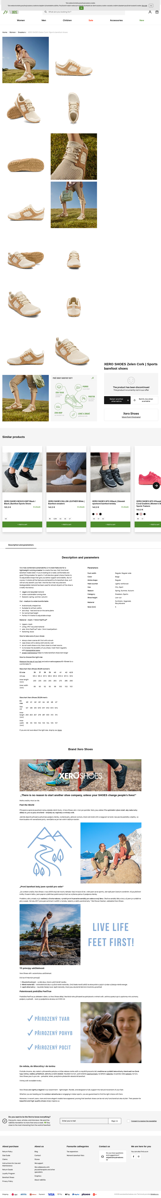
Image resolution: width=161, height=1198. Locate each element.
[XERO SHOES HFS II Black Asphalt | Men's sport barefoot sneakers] (93, 514)
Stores (37, 1159)
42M (55, 519)
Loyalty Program (8, 1173)
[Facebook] (133, 1156)
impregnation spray (33, 650)
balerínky (109, 1074)
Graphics (38, 1176)
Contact (38, 1155)
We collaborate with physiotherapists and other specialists (45, 1169)
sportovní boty (92, 1074)
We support (39, 1163)
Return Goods (7, 1169)
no (151, 6)
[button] (156, 485)
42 (103, 519)
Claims (4, 1159)
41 (98, 519)
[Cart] (157, 12)
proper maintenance (29, 653)
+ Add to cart (22, 524)
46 (65, 519)
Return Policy (7, 1151)
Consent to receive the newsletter (144, 1121)
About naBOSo (40, 1180)
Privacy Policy (7, 1181)
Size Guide (6, 1155)
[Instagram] (138, 1156)
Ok (81, 8)
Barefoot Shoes (8, 1177)
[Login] (150, 12)
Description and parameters (21, 545)
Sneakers (22, 32)
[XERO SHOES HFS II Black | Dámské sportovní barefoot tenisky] (101, 514)
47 (70, 519)
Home (4, 32)
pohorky (129, 1074)
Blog (36, 1151)
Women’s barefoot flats (75, 1155)
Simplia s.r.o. (155, 1194)
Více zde (144, 6)
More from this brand (131, 417)
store (60, 730)
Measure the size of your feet (30, 661)
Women (12, 32)
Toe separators (72, 1151)
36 (50, 519)
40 (6, 519)
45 (60, 519)
